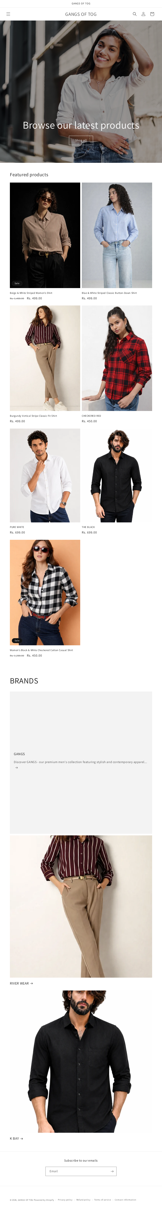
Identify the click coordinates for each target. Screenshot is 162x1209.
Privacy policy (65, 1199)
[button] (8, 14)
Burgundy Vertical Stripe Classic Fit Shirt (33, 415)
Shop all (81, 140)
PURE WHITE (17, 527)
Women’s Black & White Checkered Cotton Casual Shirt (41, 650)
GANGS (19, 753)
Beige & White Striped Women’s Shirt (31, 293)
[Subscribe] (112, 1171)
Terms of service (102, 1199)
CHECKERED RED (91, 415)
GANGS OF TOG (25, 1200)
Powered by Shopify (44, 1200)
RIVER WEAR (19, 983)
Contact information (125, 1199)
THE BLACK (88, 527)
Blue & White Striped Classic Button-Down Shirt (109, 293)
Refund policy (83, 1199)
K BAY (14, 1138)
